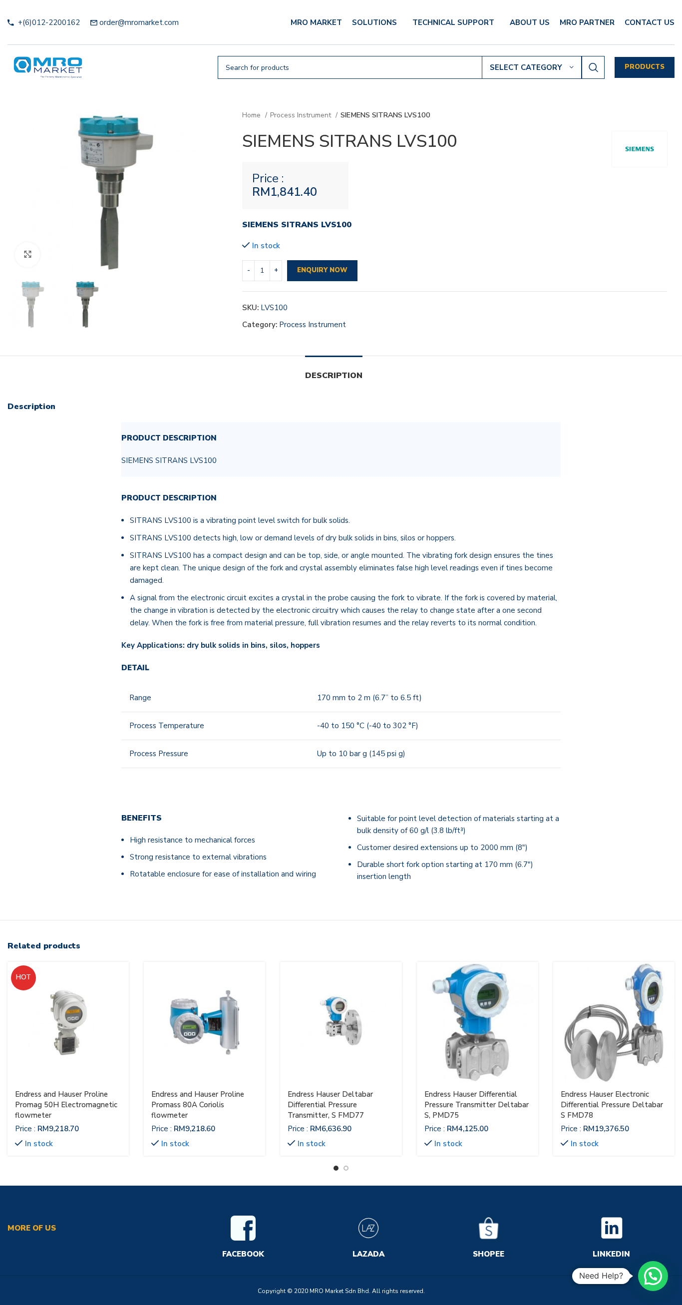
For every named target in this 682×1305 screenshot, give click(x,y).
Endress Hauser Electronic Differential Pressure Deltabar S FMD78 (612, 1104)
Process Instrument (301, 115)
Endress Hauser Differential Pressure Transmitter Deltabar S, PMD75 (476, 1104)
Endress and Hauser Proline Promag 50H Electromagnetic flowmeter (66, 1104)
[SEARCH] (593, 67)
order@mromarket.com (139, 22)
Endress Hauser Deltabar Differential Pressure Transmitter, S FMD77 (330, 1104)
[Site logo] (47, 67)
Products (645, 66)
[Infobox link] (243, 1238)
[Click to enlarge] (27, 254)
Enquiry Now (322, 270)
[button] (653, 1276)
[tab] (333, 371)
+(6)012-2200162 (48, 22)
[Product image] (68, 1022)
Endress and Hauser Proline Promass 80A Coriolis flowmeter (197, 1104)
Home (252, 115)
